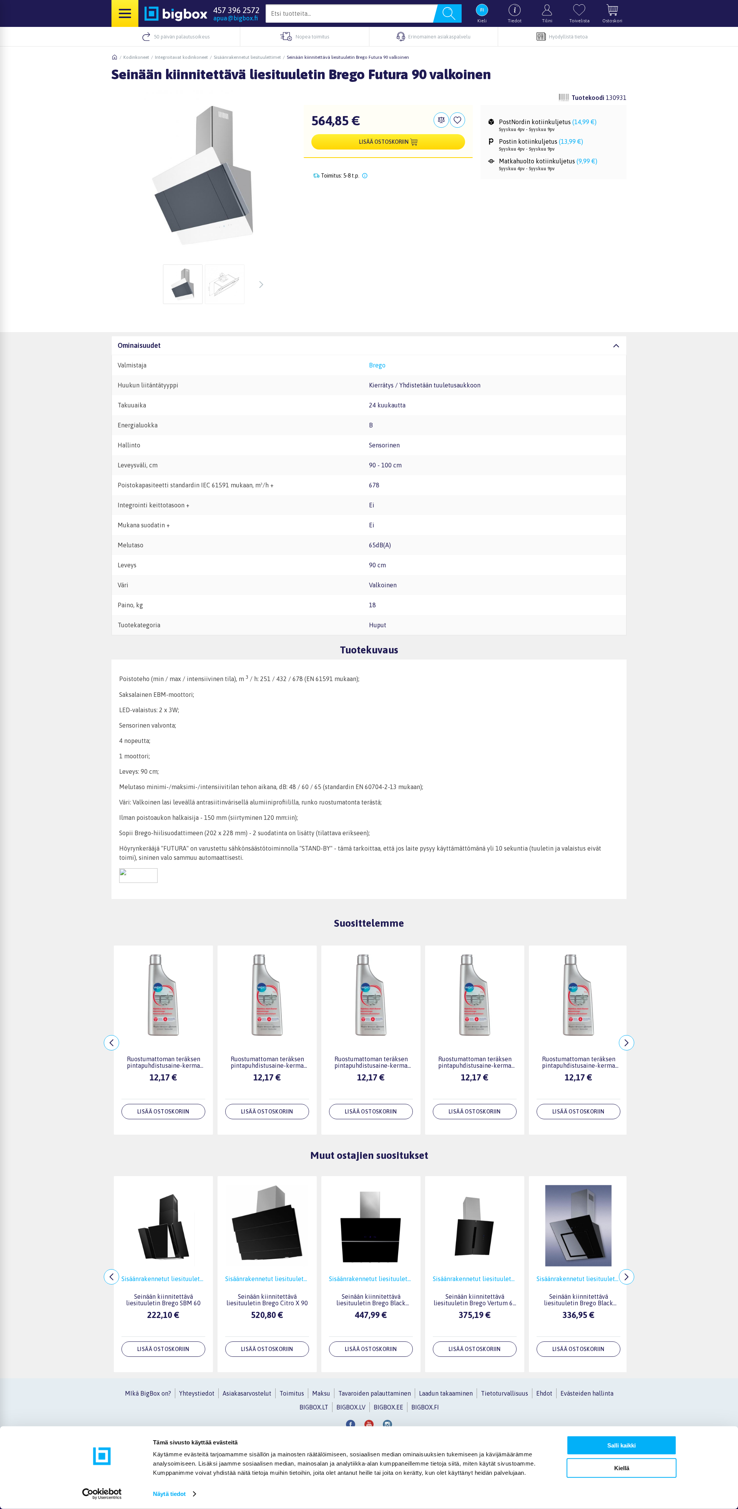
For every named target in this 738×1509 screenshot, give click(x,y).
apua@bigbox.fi (235, 18)
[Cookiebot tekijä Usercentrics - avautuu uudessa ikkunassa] (102, 1494)
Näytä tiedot (169, 1494)
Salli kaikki (621, 1445)
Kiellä (621, 1467)
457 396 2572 (236, 10)
